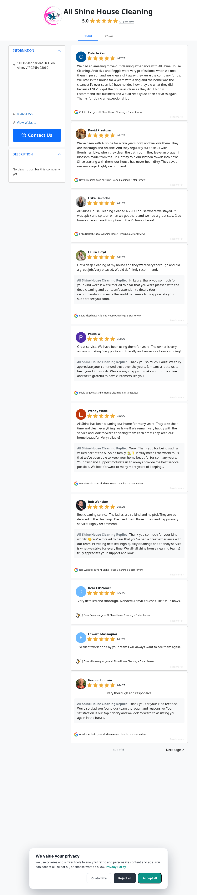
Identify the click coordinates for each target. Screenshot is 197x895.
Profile (88, 35)
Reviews (108, 35)
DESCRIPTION (23, 154)
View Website (26, 122)
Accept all (150, 878)
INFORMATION (23, 50)
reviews (126, 22)
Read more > (177, 117)
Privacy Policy (116, 867)
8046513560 (25, 114)
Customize (99, 878)
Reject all (124, 878)
